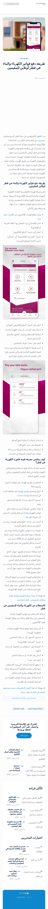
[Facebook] (26, 904)
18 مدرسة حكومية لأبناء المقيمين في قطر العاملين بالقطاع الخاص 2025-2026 (14, 826)
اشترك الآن (24, 736)
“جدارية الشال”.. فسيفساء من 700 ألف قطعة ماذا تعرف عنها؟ (13, 770)
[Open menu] (4, 10)
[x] (31, 904)
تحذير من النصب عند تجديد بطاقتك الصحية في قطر (16, 848)
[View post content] (35, 755)
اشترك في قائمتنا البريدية (12, 3)
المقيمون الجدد (24, 58)
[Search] (43, 10)
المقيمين (41, 140)
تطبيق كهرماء (24, 491)
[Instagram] (22, 904)
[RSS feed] (17, 904)
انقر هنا (29, 517)
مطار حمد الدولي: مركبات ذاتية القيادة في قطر (12, 875)
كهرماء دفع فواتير (18, 709)
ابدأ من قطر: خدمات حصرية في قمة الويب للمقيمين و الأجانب (16, 861)
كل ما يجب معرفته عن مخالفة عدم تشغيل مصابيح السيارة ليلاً (15, 812)
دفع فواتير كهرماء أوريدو (35, 709)
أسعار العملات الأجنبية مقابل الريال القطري (12, 752)
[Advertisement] (24, 108)
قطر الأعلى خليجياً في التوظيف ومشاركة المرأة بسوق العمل (11, 802)
